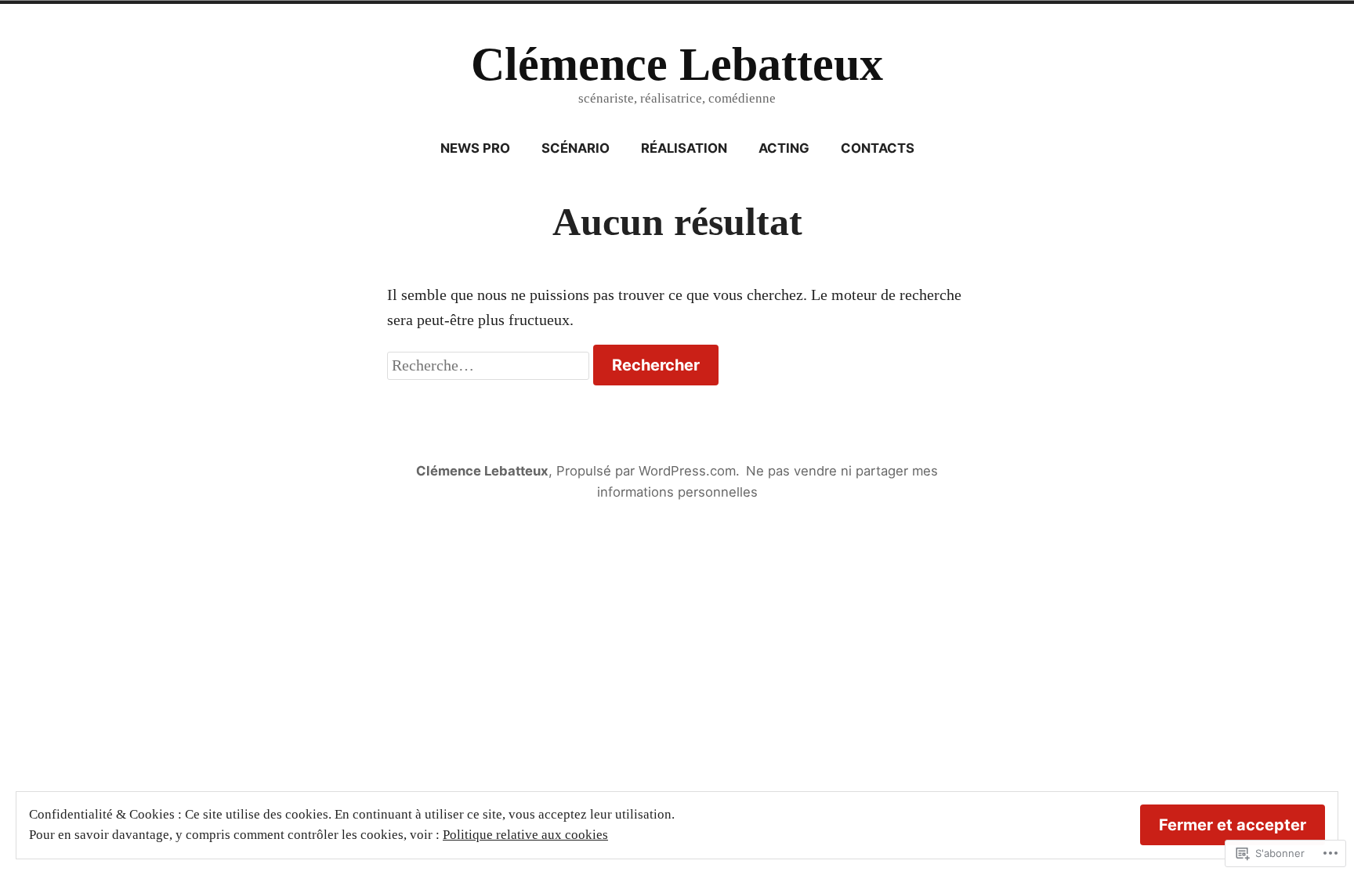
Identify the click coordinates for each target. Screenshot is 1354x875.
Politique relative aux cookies (525, 834)
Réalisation (684, 148)
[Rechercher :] (490, 365)
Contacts (877, 148)
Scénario (575, 148)
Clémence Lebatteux (677, 64)
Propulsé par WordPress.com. (648, 471)
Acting (783, 148)
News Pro (475, 148)
